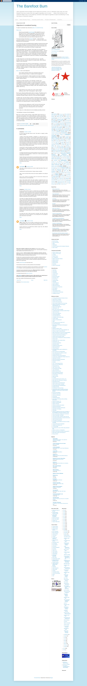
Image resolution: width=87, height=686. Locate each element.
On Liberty (54, 377)
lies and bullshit (64, 150)
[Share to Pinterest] (38, 123)
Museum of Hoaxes (55, 517)
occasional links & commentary (57, 292)
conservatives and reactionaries (56, 128)
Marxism (69, 152)
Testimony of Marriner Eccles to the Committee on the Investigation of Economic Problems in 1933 (60, 412)
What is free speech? (56, 208)
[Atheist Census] (61, 96)
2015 (64, 519)
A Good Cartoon (55, 526)
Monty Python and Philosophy (57, 373)
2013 (64, 522)
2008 (64, 529)
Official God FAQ (55, 376)
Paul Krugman (54, 288)
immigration (68, 143)
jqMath (20, 275)
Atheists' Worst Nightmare (56, 306)
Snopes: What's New (56, 521)
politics (61, 166)
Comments (54, 198)
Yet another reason (67, 536)
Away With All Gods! (66, 629)
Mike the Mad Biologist (57, 465)
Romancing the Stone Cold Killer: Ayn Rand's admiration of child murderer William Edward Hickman (60, 390)
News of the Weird (55, 519)
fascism (63, 138)
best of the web (68, 122)
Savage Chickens (55, 562)
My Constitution (66, 156)
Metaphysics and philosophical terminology (67, 561)
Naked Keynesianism (56, 285)
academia (67, 116)
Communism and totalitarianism (67, 618)
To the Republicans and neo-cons (67, 547)
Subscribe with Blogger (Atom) (56, 68)
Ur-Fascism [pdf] (55, 426)
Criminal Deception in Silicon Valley (58, 483)
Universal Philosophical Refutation (58, 423)
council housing (31, 32)
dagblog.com (55, 454)
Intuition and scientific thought (66, 575)
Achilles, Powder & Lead (56, 252)
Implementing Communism (55, 144)
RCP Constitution (61, 172)
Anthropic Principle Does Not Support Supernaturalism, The (58, 305)
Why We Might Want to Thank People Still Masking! (60, 448)
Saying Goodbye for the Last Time (58, 459)
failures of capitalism (55, 138)
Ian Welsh (54, 254)
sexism (58, 177)
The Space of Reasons (57, 502)
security (61, 176)
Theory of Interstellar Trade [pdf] (57, 415)
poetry (63, 162)
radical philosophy (66, 171)
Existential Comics (55, 542)
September (66, 634)
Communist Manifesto (56, 314)
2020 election (67, 115)
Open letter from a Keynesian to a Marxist (59, 380)
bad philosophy (54, 121)
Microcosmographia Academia (57, 372)
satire (54, 175)
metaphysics (64, 154)
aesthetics (60, 117)
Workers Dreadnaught (56, 265)
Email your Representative (65, 662)
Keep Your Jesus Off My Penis (57, 364)
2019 (64, 513)
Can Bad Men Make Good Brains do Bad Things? (60, 310)
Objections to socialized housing (66, 608)
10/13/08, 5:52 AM (27, 189)
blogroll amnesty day (60, 123)
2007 (64, 648)
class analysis (54, 126)
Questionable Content (56, 558)
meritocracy (58, 153)
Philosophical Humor (56, 381)
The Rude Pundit (56, 497)
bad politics (62, 121)
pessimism (55, 160)
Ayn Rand (53, 120)
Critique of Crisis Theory (56, 253)
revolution (69, 174)
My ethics (54, 203)
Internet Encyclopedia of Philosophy (58, 359)
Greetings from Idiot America (57, 345)
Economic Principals (55, 276)
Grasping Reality (55, 280)
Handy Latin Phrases (56, 346)
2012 (64, 523)
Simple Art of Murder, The (56, 401)
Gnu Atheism (57, 141)
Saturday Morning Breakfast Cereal (55, 560)
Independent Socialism (56, 358)
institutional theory (60, 145)
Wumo (53, 574)
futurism (66, 139)
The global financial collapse (66, 595)
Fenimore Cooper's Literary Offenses (58, 331)
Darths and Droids (55, 242)
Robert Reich (54, 289)
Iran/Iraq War (61, 146)
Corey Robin (54, 271)
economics (64, 133)
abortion (52, 116)
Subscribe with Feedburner (56, 67)
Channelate (54, 535)
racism (60, 171)
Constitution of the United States (57, 317)
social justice (62, 177)
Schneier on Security (56, 482)
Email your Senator (66, 664)
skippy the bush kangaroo (57, 486)
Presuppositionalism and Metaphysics (59, 385)
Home (16, 19)
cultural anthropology (58, 129)
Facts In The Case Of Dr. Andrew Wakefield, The (60, 329)
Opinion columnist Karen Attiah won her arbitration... (61, 463)
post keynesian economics (55, 167)
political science (54, 166)
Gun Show (54, 548)
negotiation (53, 157)
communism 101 (66, 126)
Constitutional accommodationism (58, 218)
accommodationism (54, 117)
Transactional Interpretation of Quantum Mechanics (61, 417)
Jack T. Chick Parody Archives (57, 363)
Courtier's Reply (55, 318)
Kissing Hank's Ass (55, 365)
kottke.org (54, 462)
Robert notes (18, 30)
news (63, 157)
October (65, 533)
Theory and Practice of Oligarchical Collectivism (60, 413)
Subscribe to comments (55, 70)
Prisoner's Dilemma (65, 168)
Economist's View (55, 277)
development (53, 131)
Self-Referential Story (56, 397)
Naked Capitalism (55, 284)
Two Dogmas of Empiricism (57, 420)
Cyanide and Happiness (54, 538)
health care (57, 142)
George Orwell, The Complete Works (58, 340)
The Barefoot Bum (31, 6)
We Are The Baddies (56, 444)
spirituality (67, 178)
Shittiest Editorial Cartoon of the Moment (55, 564)
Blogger (51, 677)
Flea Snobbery (55, 544)
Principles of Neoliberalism (50, 19)
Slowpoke (54, 566)
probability (53, 169)
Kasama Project (55, 256)
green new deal (62, 141)
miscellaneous (54, 155)
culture (52, 130)
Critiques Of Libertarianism (57, 319)
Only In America (56, 469)
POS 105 (68, 166)
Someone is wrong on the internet (58, 405)
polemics (67, 162)
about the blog (60, 116)
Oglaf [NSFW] (54, 553)
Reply (20, 162)
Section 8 (31, 38)
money (52, 156)
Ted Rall (53, 570)
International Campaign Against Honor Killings (66, 666)
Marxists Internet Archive (56, 371)
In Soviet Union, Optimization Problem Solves (61, 356)
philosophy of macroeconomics (64, 161)
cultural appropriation (66, 129)
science (62, 175)
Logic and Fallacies (55, 369)
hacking (52, 142)
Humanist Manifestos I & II (56, 354)
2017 (64, 516)
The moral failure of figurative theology (67, 600)
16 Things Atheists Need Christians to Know (60, 298)
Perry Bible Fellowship (54, 556)
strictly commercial (59, 179)
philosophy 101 (53, 161)
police (52, 163)
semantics (65, 176)
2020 (64, 511)
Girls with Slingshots (55, 547)
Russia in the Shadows (56, 392)
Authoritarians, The (55, 308)
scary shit (57, 175)
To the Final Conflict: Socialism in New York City (60, 416)
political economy (66, 163)
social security (67, 177)
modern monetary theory (64, 155)
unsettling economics (56, 293)
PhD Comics (54, 557)
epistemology (54, 137)
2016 (64, 517)
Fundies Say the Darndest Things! (58, 336)
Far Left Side (54, 543)
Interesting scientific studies (37, 19)
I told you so (63, 143)
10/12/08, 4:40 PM (30, 166)
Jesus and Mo (54, 551)
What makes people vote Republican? (59, 432)
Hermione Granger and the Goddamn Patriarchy (60, 246)
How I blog (66, 578)
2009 (64, 528)
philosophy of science (54, 162)
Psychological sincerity (66, 570)
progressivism (59, 169)
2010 (64, 526)
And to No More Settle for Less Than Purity (59, 303)
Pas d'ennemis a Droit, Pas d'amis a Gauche (60, 233)
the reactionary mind (62, 180)
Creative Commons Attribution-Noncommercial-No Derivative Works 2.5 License (60, 58)
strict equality (53, 179)
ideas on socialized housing (38, 27)
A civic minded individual (66, 626)
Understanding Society (56, 290)
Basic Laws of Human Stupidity (57, 309)
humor (57, 143)
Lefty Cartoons (54, 552)
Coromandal (54, 272)
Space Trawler (54, 247)
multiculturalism (57, 156)
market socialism (63, 152)
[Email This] (33, 123)
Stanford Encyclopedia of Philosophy (58, 407)
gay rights (57, 140)
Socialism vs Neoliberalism (57, 223)
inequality (63, 144)
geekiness (62, 140)
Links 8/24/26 (55, 466)
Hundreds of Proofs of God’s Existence (59, 355)
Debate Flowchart (22, 262)
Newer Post (19, 280)
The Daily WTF (55, 490)
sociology (52, 178)
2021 (64, 510)
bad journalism (67, 120)
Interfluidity (54, 281)
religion (57, 174)
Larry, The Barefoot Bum (55, 49)
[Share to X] (35, 123)
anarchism (53, 118)
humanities (53, 143)
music (62, 156)
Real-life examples (55, 228)
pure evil (66, 170)
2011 (64, 525)
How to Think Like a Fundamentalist (58, 351)
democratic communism (65, 130)
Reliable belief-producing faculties (66, 544)
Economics (60, 19)
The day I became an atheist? (67, 592)
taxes (69, 179)
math (54, 153)
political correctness (58, 163)
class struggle (60, 126)
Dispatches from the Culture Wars (59, 458)
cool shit (64, 128)
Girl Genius (54, 546)
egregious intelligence (59, 134)
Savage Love (54, 520)
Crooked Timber (55, 273)
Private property (66, 535)
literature (54, 151)
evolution (67, 137)
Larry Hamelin (22, 166)
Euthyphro (54, 327)
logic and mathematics (61, 151)
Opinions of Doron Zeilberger (58, 473)
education (52, 134)
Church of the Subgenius (56, 313)
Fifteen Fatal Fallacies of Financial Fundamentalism (61, 332)
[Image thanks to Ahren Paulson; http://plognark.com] (55, 90)
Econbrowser (54, 275)
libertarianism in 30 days (55, 150)
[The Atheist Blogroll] (66, 657)
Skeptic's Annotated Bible (56, 402)
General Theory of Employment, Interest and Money (61, 337)
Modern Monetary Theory (25, 19)
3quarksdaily (55, 438)
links (70, 150)
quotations (53, 171)
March (65, 643)
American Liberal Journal (56, 300)
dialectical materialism (61, 131)
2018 (64, 514)
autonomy (68, 119)
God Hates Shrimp (55, 344)
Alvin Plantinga (66, 117)
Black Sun (18, 70)
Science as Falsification (56, 395)
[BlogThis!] (34, 123)
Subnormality (54, 569)
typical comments (29, 273)
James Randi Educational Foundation (54, 515)
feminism (67, 138)
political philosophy (31, 125)
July (65, 637)
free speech (61, 139)
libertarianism (66, 149)
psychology (59, 170)
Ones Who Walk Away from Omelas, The (59, 378)
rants (56, 172)
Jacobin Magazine (55, 282)
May (65, 640)
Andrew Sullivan (68, 118)
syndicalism (65, 179)
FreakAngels (54, 244)
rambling (52, 172)
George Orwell (54, 338)
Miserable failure (67, 563)
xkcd (53, 575)
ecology (68, 131)
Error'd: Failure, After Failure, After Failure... (59, 491)
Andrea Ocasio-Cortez (60, 118)
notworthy (67, 157)
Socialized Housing (66, 611)
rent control (64, 174)
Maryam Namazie (55, 260)
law (52, 149)
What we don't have (66, 550)
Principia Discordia (55, 386)
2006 (64, 649)
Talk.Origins (54, 410)
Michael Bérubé (66, 620)
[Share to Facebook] (37, 123)
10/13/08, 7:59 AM (30, 220)
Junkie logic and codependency (67, 568)
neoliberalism (59, 157)
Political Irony (55, 475)
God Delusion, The (55, 341)
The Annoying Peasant (66, 580)
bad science (67, 121)
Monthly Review (55, 261)
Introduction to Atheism (56, 360)
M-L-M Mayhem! (55, 257)
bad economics (60, 120)
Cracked (53, 536)
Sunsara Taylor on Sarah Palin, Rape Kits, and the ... (67, 557)
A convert (65, 621)
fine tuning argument (54, 139)
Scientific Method (55, 176)
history (62, 142)
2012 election (53, 115)
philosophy (64, 160)
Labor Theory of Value (56, 367)
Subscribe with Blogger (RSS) (56, 69)
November (66, 532)
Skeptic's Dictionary (55, 403)
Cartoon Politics (55, 533)
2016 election (60, 115)
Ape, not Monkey (55, 531)
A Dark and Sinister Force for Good (59, 443)
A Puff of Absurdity (56, 447)
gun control (67, 141)
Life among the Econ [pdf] (56, 368)
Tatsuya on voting (67, 554)
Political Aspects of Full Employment (58, 382)
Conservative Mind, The (56, 315)
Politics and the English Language (58, 384)
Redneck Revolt (55, 262)
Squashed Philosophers (56, 406)
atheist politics (61, 119)
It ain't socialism (66, 590)
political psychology (66, 164)
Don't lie (65, 603)
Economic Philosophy (56, 323)
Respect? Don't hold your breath (67, 613)
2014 (64, 520)
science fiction (68, 175)
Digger (53, 243)
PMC (60, 162)
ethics (61, 137)
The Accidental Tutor (54, 51)
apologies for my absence (57, 487)
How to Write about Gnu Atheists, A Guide (59, 352)
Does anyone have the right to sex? (58, 322)
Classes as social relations (57, 213)
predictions (58, 168)
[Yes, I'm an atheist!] (56, 80)
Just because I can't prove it (66, 584)
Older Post (45, 280)
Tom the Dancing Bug (56, 573)
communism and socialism (23, 125)
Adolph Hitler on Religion (56, 299)
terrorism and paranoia (54, 180)
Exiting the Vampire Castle (57, 328)
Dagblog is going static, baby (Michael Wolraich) (60, 455)
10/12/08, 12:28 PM (27, 131)
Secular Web (54, 396)
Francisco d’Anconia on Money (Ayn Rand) (59, 333)
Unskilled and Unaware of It (57, 425)
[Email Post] (30, 123)
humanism (67, 142)
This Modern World (55, 571)
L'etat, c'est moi (66, 624)
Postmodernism (63, 167)
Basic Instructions (55, 532)
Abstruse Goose (55, 527)
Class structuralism (55, 193)
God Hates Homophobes (56, 342)
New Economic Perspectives (57, 286)
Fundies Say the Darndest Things (55, 513)
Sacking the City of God (56, 393)
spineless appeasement (60, 178)
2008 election (54, 114)
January (65, 646)
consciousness (67, 127)
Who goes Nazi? (55, 433)
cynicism (57, 130)
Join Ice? (54, 476)
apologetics (55, 119)
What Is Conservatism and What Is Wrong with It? (60, 431)
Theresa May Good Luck (57, 470)
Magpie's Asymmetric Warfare (57, 258)
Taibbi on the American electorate (66, 631)
